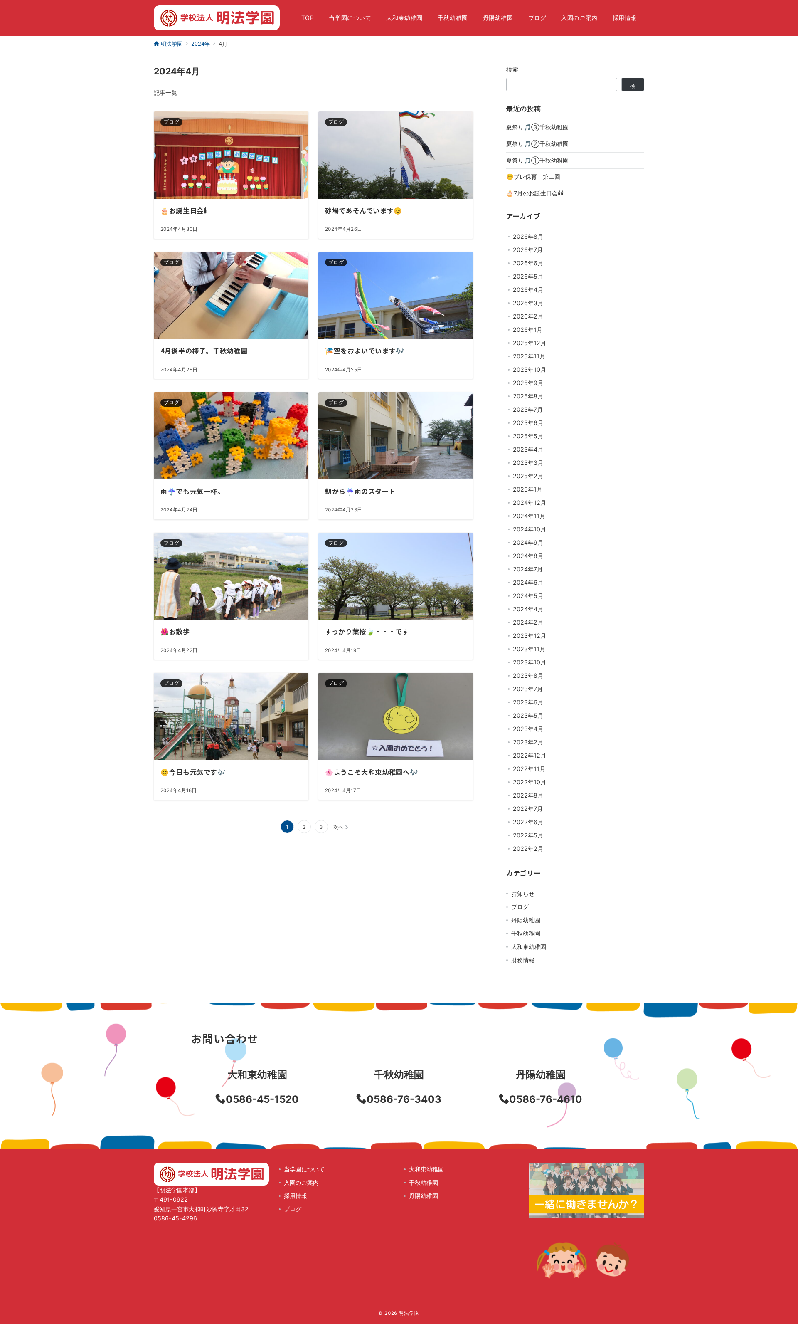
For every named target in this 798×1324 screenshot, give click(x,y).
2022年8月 (528, 795)
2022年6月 (528, 821)
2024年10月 (529, 529)
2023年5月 (528, 715)
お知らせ (522, 893)
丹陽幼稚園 (525, 920)
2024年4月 (528, 609)
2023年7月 (528, 688)
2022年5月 (528, 835)
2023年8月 (528, 675)
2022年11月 (529, 768)
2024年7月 (528, 569)
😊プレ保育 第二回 (533, 176)
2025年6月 (528, 422)
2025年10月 (529, 369)
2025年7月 (528, 409)
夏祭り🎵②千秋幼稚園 (537, 143)
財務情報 (522, 959)
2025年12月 (529, 342)
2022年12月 (529, 755)
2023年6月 (528, 702)
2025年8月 (528, 396)
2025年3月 (528, 462)
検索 (512, 69)
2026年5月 (528, 276)
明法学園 (409, 1313)
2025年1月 (527, 489)
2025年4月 (528, 449)
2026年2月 (528, 316)
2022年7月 (528, 808)
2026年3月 (528, 302)
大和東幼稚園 (528, 946)
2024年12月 (529, 502)
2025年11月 (529, 356)
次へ (338, 827)
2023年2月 (528, 742)
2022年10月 (529, 782)
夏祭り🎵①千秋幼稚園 (537, 160)
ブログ (520, 906)
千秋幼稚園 (525, 933)
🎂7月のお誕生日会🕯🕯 (535, 193)
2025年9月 (528, 382)
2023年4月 (528, 728)
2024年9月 (528, 542)
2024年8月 (528, 555)
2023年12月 (529, 635)
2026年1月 (527, 329)
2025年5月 (528, 436)
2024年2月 (528, 622)
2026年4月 (528, 289)
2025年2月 (528, 475)
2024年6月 (528, 582)
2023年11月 (529, 648)
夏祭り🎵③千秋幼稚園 (537, 127)
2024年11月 (529, 515)
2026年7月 (528, 249)
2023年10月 (529, 662)
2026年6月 (528, 263)
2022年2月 (528, 848)
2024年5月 (528, 595)
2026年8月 (528, 236)
